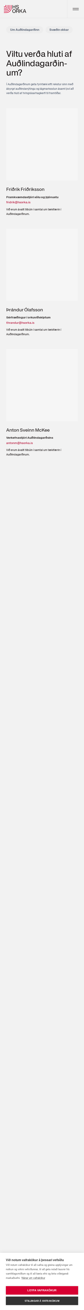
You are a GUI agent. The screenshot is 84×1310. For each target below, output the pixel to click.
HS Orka (15, 9)
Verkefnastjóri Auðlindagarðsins (29, 437)
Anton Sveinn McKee (28, 430)
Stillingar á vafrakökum (42, 1301)
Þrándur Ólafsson (24, 310)
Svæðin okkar (59, 30)
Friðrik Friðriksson (25, 189)
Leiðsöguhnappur (75, 9)
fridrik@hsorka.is (18, 202)
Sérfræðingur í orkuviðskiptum (28, 317)
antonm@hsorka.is (19, 443)
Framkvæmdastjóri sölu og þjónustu (32, 197)
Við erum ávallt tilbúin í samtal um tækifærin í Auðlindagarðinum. (33, 212)
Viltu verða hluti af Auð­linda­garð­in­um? (39, 63)
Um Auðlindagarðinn (24, 30)
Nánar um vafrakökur (33, 1277)
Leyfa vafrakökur (41, 1290)
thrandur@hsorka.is (20, 323)
